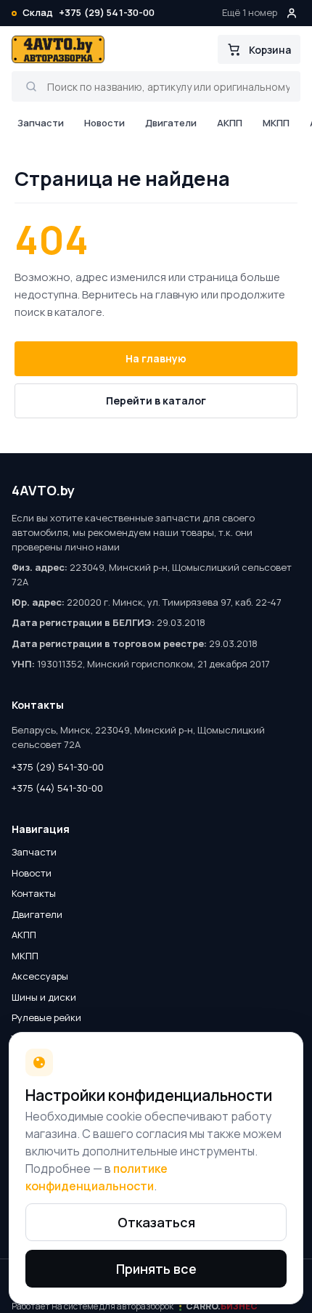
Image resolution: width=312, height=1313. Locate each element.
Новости (104, 122)
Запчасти (40, 122)
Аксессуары (40, 976)
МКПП (276, 122)
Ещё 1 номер (249, 12)
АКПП (229, 122)
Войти (291, 13)
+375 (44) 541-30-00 (57, 787)
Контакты (34, 893)
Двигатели (171, 122)
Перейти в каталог (156, 400)
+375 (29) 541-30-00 (107, 12)
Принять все (156, 1268)
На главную (156, 358)
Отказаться (156, 1222)
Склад (37, 12)
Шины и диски (44, 997)
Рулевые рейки (46, 1017)
